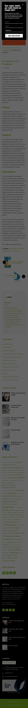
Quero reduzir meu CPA (14, 36)
